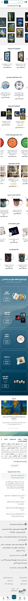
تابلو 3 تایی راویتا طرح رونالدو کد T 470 (7, 122)
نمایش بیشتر (14, 465)
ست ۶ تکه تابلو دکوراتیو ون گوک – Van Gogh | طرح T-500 (19, 180)
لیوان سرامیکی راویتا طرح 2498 (10, 265)
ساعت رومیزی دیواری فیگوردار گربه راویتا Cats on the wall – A (7, 94)
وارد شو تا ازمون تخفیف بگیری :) (12, 5)
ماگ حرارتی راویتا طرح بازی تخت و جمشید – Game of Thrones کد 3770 (15, 212)
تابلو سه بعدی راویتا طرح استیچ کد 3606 (15, 64)
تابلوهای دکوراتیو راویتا (14, 164)
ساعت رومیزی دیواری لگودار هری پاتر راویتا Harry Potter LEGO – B (20, 95)
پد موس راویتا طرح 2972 (13, 239)
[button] (2, 2)
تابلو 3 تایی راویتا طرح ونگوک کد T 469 (20, 122)
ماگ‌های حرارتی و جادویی (14, 195)
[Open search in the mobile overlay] (12, 2)
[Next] (1, 62)
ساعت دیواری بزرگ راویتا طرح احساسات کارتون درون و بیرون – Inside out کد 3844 (18, 152)
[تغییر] (25, 475)
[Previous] (27, 62)
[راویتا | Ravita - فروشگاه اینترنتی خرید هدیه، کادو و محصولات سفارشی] (25, 2)
